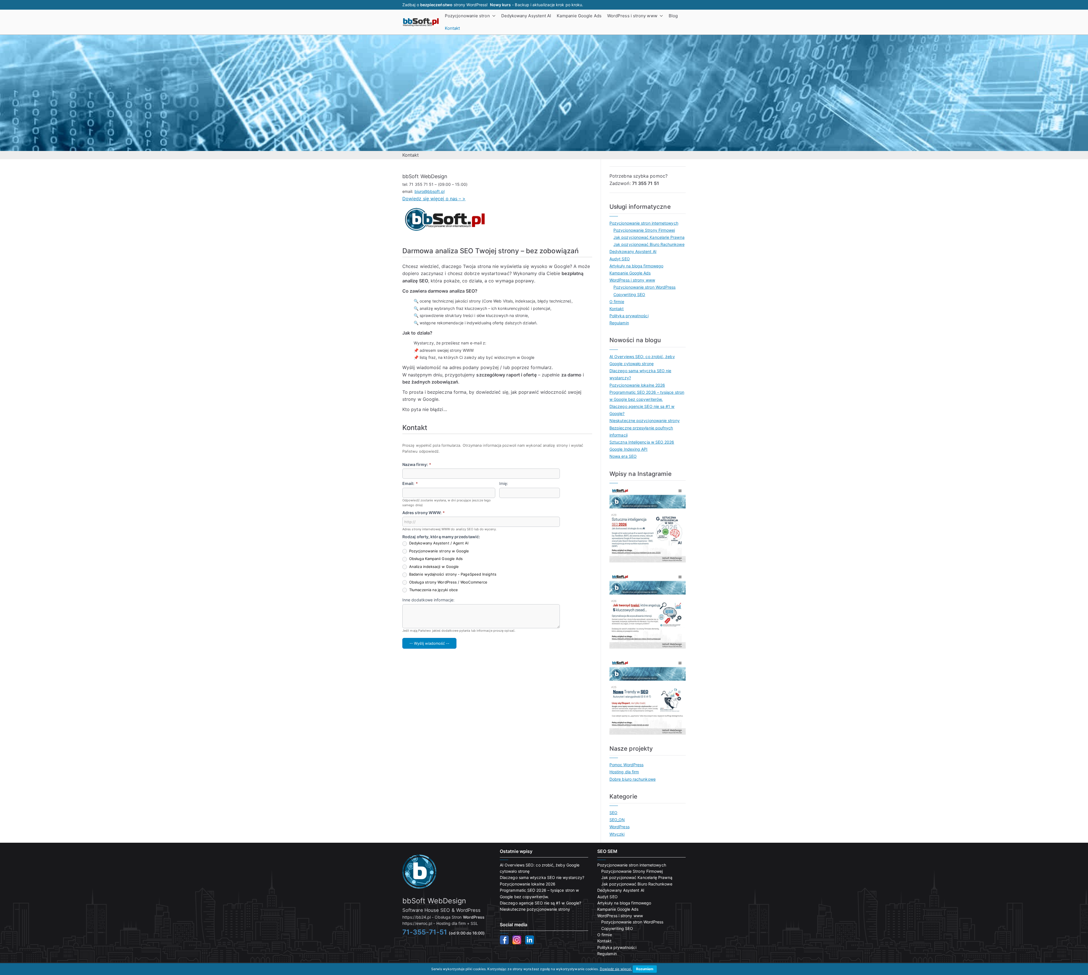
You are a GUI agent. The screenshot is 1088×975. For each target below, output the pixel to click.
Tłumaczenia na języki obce (433, 589)
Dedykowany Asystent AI (526, 15)
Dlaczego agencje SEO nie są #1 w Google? (642, 410)
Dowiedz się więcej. (616, 969)
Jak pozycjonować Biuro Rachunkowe (649, 244)
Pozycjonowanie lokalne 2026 (637, 385)
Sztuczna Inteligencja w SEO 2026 (641, 442)
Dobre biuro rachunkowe (632, 779)
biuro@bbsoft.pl (430, 191)
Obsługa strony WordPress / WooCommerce (447, 582)
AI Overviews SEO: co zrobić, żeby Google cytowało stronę (642, 360)
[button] (493, 15)
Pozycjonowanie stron (467, 15)
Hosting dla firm (624, 771)
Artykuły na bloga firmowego (636, 265)
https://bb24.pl (416, 917)
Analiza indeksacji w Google (433, 566)
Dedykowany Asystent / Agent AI (438, 543)
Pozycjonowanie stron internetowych (643, 223)
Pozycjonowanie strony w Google (438, 551)
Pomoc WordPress (626, 764)
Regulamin (619, 322)
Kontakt (452, 28)
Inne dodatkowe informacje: (428, 599)
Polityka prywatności (629, 315)
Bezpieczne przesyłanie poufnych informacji (641, 431)
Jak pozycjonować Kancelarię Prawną (649, 237)
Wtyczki (617, 834)
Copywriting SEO (629, 294)
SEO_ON (617, 819)
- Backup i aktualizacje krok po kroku (536, 4)
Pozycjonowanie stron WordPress (644, 287)
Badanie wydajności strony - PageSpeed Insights (452, 574)
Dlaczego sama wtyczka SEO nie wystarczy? (640, 374)
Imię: (503, 483)
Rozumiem (644, 969)
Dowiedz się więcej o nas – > (434, 198)
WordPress (619, 826)
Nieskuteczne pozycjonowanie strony (644, 420)
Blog (673, 15)
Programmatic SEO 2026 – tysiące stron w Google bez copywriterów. (646, 396)
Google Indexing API (628, 449)
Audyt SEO (619, 258)
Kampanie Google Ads (579, 15)
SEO (613, 812)
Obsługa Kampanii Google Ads (435, 558)
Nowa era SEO (623, 456)
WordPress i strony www (632, 15)
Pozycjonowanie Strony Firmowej (644, 230)
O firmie (616, 301)
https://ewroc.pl (417, 923)
